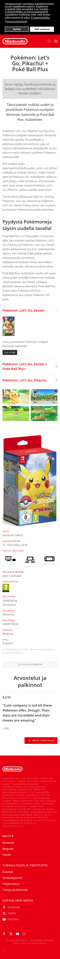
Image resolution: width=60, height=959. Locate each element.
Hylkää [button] (17, 29)
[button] (49, 41)
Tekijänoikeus (11, 884)
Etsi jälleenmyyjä (32, 664)
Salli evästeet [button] (42, 29)
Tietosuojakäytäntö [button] (16, 21)
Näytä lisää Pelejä (43, 740)
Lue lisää (9, 352)
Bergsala (7, 849)
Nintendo (8, 843)
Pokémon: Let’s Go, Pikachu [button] (24, 380)
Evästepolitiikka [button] (40, 17)
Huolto (6, 855)
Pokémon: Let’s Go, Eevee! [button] (23, 310)
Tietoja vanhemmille (15, 890)
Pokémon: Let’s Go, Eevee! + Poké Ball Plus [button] (24, 366)
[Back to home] (15, 41)
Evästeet (7, 872)
